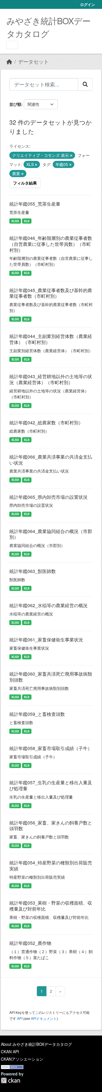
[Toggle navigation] (12, 45)
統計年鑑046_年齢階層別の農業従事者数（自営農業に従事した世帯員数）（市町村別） (50, 244)
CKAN (10, 1080)
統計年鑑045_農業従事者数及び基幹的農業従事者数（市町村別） (50, 293)
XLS (26, 221)
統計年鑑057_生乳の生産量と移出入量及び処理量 (50, 785)
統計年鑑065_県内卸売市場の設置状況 (48, 497)
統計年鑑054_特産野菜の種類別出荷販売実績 (50, 865)
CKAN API (10, 1051)
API (19, 1018)
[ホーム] (9, 61)
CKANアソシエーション (22, 1059)
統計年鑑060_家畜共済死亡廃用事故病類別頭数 (50, 676)
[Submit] (85, 84)
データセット (33, 61)
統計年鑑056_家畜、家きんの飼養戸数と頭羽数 (50, 825)
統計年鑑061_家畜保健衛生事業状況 (46, 639)
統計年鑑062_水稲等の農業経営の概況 (48, 605)
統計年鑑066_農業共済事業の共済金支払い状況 (50, 459)
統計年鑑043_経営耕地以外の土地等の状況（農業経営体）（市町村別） (50, 379)
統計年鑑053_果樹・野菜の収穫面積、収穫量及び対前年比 (50, 905)
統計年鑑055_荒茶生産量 (34, 203)
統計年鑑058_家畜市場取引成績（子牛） (50, 748)
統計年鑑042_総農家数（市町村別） (46, 422)
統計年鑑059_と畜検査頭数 (37, 714)
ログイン (87, 4)
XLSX (15, 221)
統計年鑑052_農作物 (30, 943)
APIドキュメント (44, 1018)
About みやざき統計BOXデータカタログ (36, 1044)
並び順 (15, 104)
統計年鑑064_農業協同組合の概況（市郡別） (50, 534)
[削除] (71, 155)
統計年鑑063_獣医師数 (32, 571)
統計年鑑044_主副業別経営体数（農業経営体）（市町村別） (50, 339)
